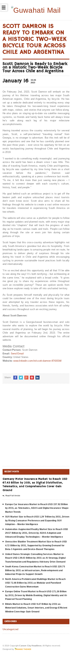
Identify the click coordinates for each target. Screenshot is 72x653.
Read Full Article (13, 496)
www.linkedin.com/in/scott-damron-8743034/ (37, 360)
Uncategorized (10, 629)
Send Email (17, 353)
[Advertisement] (36, 428)
